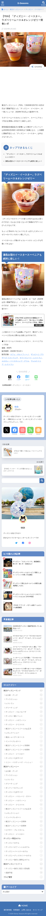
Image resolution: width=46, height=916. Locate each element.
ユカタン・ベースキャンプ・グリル (15, 361)
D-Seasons (23, 3)
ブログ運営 (23, 877)
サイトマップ (37, 910)
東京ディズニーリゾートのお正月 (24, 729)
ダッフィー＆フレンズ (24, 788)
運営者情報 (8, 910)
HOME (24, 905)
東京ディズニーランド (23, 690)
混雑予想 (24, 873)
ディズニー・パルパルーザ (24, 712)
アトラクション (24, 699)
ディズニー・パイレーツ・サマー (24, 796)
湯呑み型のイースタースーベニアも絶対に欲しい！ (23, 161)
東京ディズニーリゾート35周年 (24, 745)
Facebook (14, 434)
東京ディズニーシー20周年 (24, 826)
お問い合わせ (26, 910)
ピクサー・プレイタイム (24, 830)
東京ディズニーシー (23, 767)
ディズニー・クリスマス (24, 724)
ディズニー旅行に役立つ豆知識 (24, 868)
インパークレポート (24, 741)
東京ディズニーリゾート (23, 864)
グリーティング (24, 708)
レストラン (24, 703)
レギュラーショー (24, 733)
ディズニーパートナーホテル (24, 851)
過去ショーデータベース (24, 737)
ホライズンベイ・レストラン (31, 358)
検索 (41, 480)
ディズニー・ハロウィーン (24, 720)
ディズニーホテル (24, 843)
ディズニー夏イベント (24, 716)
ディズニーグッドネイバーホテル (24, 855)
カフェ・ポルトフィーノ (19, 354)
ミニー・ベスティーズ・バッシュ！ (24, 762)
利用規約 (16, 910)
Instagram (22, 434)
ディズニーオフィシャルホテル (24, 847)
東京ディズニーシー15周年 (24, 821)
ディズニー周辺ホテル (23, 838)
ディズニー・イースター (22, 385)
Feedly (30, 434)
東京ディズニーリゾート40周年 (24, 750)
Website (38, 434)
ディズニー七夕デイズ (24, 758)
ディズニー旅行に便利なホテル (24, 860)
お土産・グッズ (24, 695)
